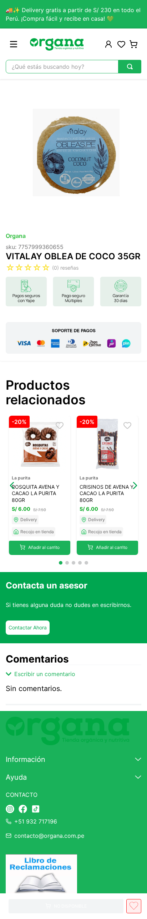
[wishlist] (121, 44)
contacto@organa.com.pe (49, 835)
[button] (12, 485)
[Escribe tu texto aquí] (10, 809)
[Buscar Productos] (130, 66)
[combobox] (73, 66)
